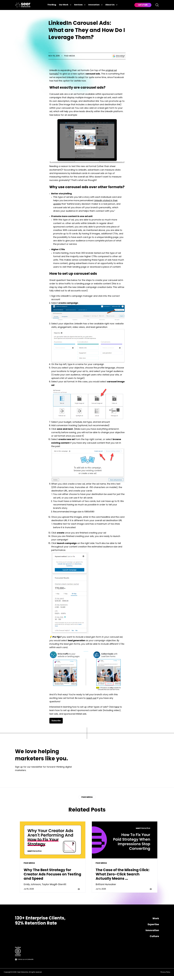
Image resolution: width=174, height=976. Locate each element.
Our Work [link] (63, 5)
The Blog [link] (51, 5)
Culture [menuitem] (154, 936)
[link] (22, 5)
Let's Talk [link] (143, 5)
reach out (91, 698)
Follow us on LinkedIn (25, 959)
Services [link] (78, 5)
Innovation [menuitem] (152, 930)
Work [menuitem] (155, 918)
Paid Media (69, 56)
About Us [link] (109, 5)
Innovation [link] (94, 5)
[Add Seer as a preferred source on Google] (119, 56)
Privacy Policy (165, 972)
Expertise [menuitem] (153, 924)
